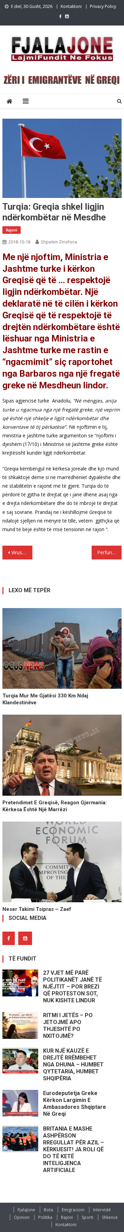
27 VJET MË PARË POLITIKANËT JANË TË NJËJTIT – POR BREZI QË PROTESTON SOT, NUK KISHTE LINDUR (72, 987)
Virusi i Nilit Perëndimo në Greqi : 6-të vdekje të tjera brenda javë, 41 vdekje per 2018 (21, 552)
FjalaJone (26, 1210)
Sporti (87, 1217)
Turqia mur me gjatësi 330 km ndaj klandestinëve (45, 699)
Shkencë (110, 1217)
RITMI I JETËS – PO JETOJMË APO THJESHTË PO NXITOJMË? (68, 1025)
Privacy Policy (103, 6)
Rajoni (11, 229)
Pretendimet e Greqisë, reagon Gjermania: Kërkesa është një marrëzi (54, 806)
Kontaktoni (71, 6)
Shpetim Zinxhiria (59, 242)
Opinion (22, 1217)
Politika (45, 1217)
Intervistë (102, 1210)
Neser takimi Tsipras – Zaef (36, 909)
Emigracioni (73, 1210)
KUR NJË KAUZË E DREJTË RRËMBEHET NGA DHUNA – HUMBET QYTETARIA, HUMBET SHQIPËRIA (73, 1064)
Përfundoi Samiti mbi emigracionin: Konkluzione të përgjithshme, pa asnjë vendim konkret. (109, 552)
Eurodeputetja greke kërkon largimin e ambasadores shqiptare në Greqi (74, 1103)
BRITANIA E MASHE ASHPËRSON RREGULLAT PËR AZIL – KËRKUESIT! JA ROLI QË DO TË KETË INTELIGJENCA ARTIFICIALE (73, 1149)
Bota (48, 1210)
